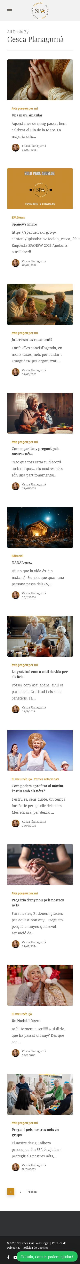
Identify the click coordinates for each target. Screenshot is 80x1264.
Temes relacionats (46, 779)
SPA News (18, 217)
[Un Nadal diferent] (40, 1033)
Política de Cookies (35, 1247)
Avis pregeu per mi (25, 108)
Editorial (17, 556)
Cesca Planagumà (34, 146)
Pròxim (32, 1192)
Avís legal (42, 1243)
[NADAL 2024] (40, 576)
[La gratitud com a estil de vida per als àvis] (40, 687)
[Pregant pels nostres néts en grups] (40, 1145)
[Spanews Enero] (40, 240)
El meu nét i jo (22, 779)
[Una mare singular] (40, 128)
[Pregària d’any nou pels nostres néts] (40, 919)
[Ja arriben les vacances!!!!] (40, 352)
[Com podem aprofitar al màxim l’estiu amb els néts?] (40, 801)
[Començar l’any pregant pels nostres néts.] (40, 464)
